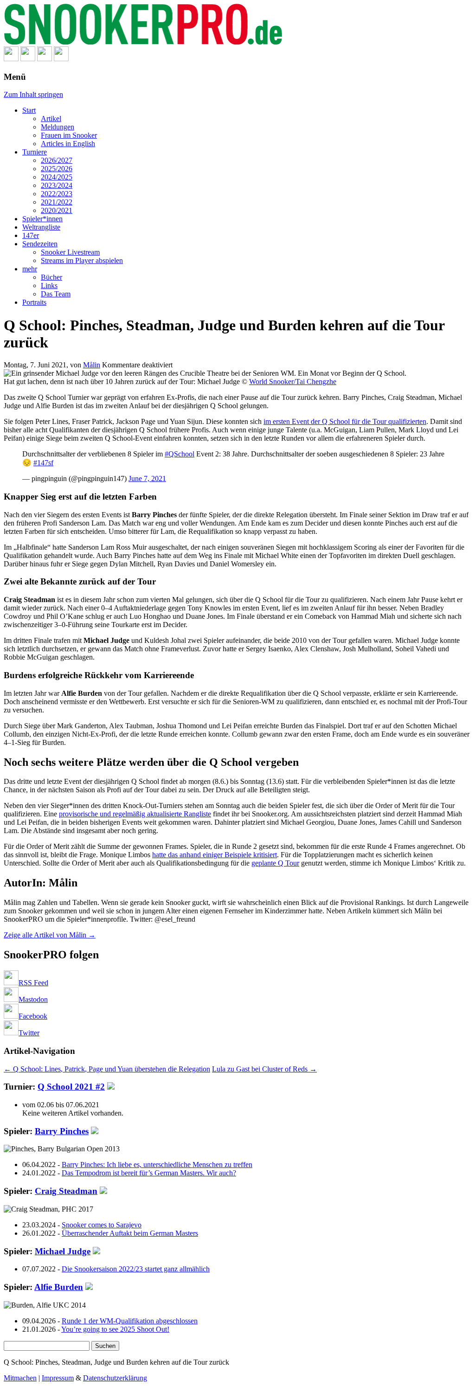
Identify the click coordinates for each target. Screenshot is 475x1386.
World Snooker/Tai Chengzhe (292, 381)
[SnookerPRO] (237, 25)
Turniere (34, 152)
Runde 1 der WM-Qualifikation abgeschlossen (130, 1321)
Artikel (51, 118)
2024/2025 (56, 177)
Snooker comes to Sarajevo (101, 1225)
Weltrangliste (41, 227)
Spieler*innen (42, 219)
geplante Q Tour (275, 863)
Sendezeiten (40, 244)
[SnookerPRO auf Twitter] (61, 59)
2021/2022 (56, 202)
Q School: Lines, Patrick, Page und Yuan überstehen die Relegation (107, 1069)
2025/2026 (56, 169)
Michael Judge (62, 1251)
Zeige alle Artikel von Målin (50, 935)
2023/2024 (56, 185)
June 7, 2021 (147, 478)
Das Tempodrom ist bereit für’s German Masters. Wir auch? (149, 1173)
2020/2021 (56, 210)
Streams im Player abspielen (82, 260)
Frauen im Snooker (69, 135)
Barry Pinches (62, 1131)
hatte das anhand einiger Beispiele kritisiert (214, 855)
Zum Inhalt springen (33, 94)
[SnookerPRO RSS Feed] (11, 59)
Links (49, 285)
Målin (91, 365)
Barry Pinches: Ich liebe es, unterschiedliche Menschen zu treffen (157, 1164)
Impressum (58, 1378)
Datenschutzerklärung (115, 1378)
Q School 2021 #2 (71, 1086)
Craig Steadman (66, 1191)
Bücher (51, 277)
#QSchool (179, 454)
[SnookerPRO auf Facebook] (44, 59)
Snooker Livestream (70, 252)
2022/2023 (56, 194)
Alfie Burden (58, 1287)
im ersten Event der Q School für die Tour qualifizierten (344, 421)
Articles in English (68, 144)
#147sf (43, 463)
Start (29, 110)
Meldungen (57, 127)
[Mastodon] (27, 59)
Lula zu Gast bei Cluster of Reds (264, 1069)
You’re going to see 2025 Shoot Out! (115, 1329)
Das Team (56, 294)
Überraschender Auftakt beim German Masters (130, 1233)
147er (30, 235)
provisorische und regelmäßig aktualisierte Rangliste (135, 814)
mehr (29, 269)
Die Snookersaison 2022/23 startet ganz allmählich (136, 1269)
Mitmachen (20, 1378)
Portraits (34, 302)
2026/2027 (56, 160)
